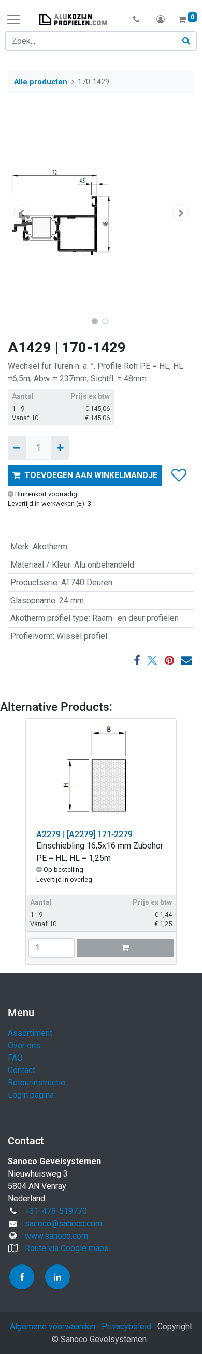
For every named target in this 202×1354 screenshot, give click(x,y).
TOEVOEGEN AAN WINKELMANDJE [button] (90, 475)
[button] (136, 19)
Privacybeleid (126, 1326)
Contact (21, 1070)
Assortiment (30, 1033)
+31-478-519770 (56, 1211)
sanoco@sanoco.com (63, 1223)
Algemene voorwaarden (52, 1326)
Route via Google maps (67, 1248)
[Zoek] (186, 41)
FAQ (15, 1058)
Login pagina (31, 1095)
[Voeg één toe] (60, 447)
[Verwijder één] (17, 447)
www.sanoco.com (56, 1236)
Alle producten (40, 82)
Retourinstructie (36, 1083)
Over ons (24, 1045)
